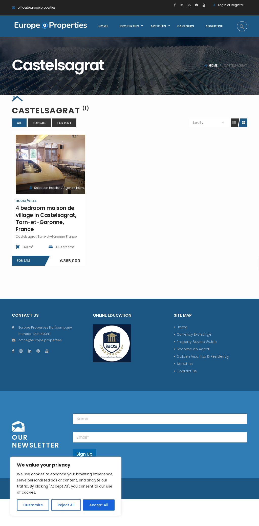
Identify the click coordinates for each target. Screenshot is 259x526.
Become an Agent (193, 349)
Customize (33, 505)
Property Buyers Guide (197, 341)
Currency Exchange (194, 334)
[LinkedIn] (189, 5)
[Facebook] (175, 5)
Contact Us (187, 371)
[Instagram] (182, 5)
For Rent (64, 123)
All (19, 123)
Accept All (98, 505)
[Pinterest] (196, 5)
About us (185, 363)
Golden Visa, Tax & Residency (203, 356)
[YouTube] (204, 5)
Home (213, 65)
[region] (65, 486)
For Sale (39, 123)
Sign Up (84, 454)
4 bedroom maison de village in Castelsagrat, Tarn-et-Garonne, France (46, 218)
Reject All (66, 505)
